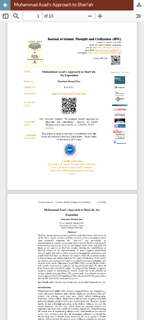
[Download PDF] (139, 5)
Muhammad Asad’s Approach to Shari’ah (53, 5)
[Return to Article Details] (5, 5)
